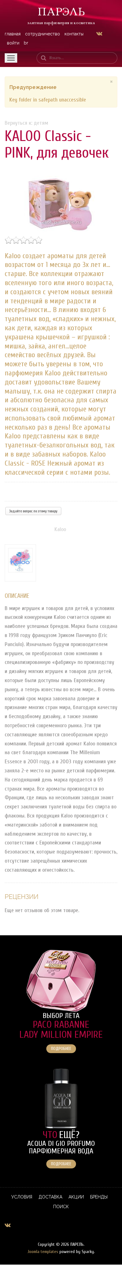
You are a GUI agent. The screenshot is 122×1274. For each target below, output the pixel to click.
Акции (76, 1196)
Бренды (99, 1196)
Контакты (74, 33)
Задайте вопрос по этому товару (33, 511)
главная (13, 33)
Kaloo (60, 529)
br (26, 42)
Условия (21, 1196)
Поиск (61, 1206)
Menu (11, 58)
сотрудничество (42, 33)
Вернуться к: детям (26, 123)
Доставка (50, 1196)
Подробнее (61, 1048)
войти (13, 42)
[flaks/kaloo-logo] (21, 562)
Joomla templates (43, 1251)
